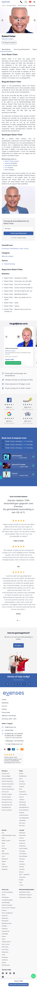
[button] (11, 357)
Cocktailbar (5, 933)
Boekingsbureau (6, 807)
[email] (7, 684)
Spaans (4, 861)
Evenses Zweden (6, 786)
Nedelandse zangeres (25, 894)
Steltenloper (5, 897)
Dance (3, 864)
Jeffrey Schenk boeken (11, 347)
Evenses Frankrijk (7, 794)
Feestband (5, 957)
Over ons (4, 706)
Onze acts (5, 889)
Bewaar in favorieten (10, 42)
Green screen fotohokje (8, 907)
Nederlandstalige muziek (9, 835)
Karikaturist (5, 918)
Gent (20, 882)
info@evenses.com (17, 744)
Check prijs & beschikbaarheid (13, 362)
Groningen (22, 851)
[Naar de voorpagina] (6, 2)
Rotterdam (22, 840)
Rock (3, 838)
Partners (4, 771)
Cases (3, 939)
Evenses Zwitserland (7, 784)
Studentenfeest (23, 815)
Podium (4, 936)
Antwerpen (22, 877)
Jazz (3, 845)
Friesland (21, 869)
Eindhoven (22, 843)
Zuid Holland (22, 853)
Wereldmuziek (6, 965)
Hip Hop (4, 848)
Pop (3, 832)
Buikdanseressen (6, 923)
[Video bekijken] (18, 20)
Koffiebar (4, 926)
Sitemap (4, 709)
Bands (7, 170)
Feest (21, 248)
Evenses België (6, 776)
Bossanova (5, 858)
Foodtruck (4, 928)
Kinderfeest (22, 802)
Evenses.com (5, 773)
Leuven (21, 885)
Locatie (21, 830)
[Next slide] (34, 20)
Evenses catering (6, 810)
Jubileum (21, 799)
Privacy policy (6, 712)
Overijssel (22, 864)
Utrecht (21, 838)
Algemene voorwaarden (9, 715)
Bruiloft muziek (6, 840)
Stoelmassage (6, 902)
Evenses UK (5, 791)
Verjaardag (22, 820)
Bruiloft (21, 773)
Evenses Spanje (6, 797)
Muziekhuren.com (7, 802)
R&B (3, 851)
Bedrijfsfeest (14, 248)
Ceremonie (22, 784)
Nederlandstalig (9, 264)
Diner (20, 789)
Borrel (21, 778)
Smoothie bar (5, 931)
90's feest (22, 825)
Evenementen (23, 794)
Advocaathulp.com (7, 804)
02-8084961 (18, 735)
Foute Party (5, 949)
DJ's (6, 167)
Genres (4, 830)
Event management (7, 913)
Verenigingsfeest (24, 817)
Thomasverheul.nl (7, 799)
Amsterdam (22, 835)
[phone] (18, 684)
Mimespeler (5, 920)
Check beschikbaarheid (18, 233)
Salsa (3, 843)
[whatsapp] (13, 684)
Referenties (5, 703)
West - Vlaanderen (24, 874)
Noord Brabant (23, 856)
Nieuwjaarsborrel (24, 807)
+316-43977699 (18, 741)
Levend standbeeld (7, 892)
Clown (3, 894)
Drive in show (5, 944)
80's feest (22, 823)
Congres (21, 786)
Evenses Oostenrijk (7, 781)
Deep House (5, 853)
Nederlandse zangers (25, 897)
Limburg (21, 866)
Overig (26, 248)
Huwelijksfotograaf (7, 900)
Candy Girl (5, 915)
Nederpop (4, 869)
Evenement (5, 248)
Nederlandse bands (24, 892)
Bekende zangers (22, 5)
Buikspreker (5, 952)
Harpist (4, 962)
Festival (21, 797)
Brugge (21, 879)
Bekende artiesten (11, 5)
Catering (8, 163)
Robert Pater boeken (12, 161)
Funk (3, 856)
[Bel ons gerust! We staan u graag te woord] (21, 2)
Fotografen (8, 165)
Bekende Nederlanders (26, 889)
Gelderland (22, 845)
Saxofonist (5, 960)
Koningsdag (22, 804)
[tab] (13, 31)
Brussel (21, 872)
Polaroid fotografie (7, 905)
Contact (4, 699)
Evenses (3, 5)
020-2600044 (18, 733)
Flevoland (22, 858)
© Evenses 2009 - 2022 (9, 719)
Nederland (22, 832)
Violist (3, 954)
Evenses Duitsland (7, 778)
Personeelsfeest (23, 810)
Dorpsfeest (22, 791)
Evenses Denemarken (8, 789)
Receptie (21, 812)
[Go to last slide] (2, 20)
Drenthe (21, 861)
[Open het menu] (34, 2)
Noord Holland (23, 848)
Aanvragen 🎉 (18, 645)
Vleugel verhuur (6, 941)
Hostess (4, 910)
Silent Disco (5, 947)
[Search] (26, 2)
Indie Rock (5, 866)
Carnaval (21, 781)
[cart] (30, 2)
